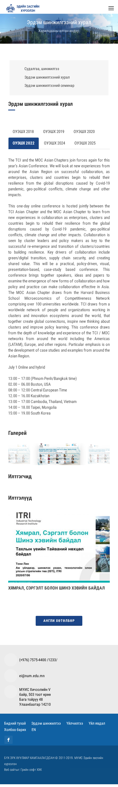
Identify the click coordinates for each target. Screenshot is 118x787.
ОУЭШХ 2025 (84, 145)
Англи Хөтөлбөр (59, 623)
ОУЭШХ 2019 (53, 134)
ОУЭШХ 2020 (84, 134)
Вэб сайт (10, 772)
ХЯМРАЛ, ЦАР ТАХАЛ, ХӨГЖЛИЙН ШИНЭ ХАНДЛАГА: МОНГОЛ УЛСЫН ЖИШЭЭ (58, 593)
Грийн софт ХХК (31, 772)
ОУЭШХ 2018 (23, 134)
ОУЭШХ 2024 (54, 145)
